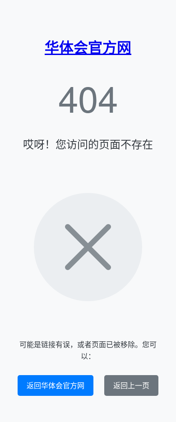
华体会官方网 (88, 47)
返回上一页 (131, 385)
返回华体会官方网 (55, 385)
